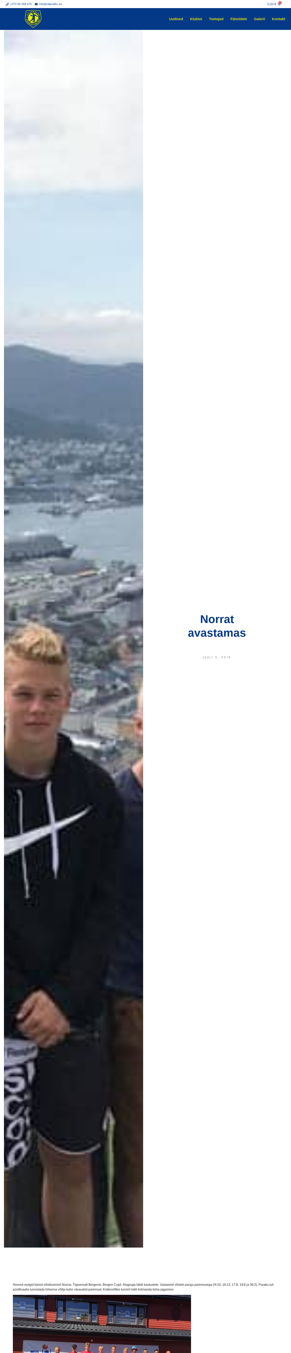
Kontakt (278, 19)
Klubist (196, 19)
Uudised (176, 19)
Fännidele (238, 19)
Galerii (259, 19)
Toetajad (216, 19)
